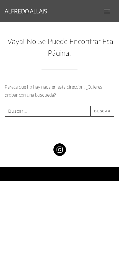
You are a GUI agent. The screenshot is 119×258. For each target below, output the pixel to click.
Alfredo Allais (26, 10)
